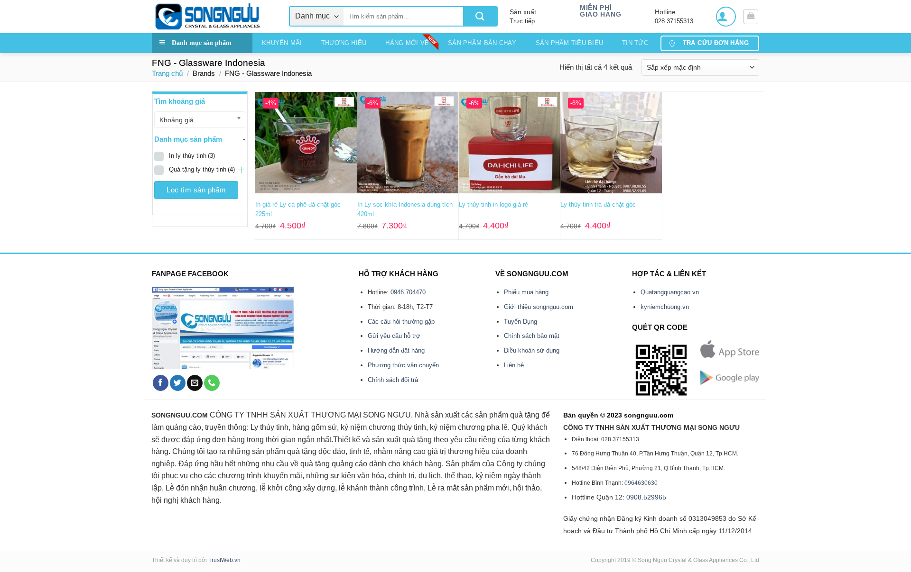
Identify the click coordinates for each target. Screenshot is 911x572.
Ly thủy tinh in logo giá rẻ (493, 204)
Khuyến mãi (282, 42)
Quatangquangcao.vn (670, 292)
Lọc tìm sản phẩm (196, 190)
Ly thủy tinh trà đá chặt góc (598, 204)
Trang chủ (167, 73)
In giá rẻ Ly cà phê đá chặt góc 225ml (298, 209)
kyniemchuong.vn (665, 306)
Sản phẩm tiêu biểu (570, 42)
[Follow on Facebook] (160, 383)
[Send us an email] (195, 383)
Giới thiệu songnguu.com (538, 306)
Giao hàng (600, 14)
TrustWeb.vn (224, 560)
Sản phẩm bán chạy (482, 42)
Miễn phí (596, 7)
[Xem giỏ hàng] (750, 16)
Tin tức (635, 42)
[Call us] (212, 383)
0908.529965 (646, 497)
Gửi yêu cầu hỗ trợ (394, 335)
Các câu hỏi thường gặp (401, 321)
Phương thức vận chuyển (403, 365)
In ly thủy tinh (192, 155)
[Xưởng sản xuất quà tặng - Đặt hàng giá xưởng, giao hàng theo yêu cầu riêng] (213, 16)
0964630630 (641, 483)
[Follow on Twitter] (178, 383)
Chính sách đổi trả (393, 379)
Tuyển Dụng (520, 321)
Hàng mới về (407, 42)
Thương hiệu (344, 42)
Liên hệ (514, 365)
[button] (726, 17)
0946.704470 (408, 292)
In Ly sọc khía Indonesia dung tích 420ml (405, 209)
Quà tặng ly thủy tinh (202, 169)
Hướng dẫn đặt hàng (396, 350)
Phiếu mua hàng (526, 292)
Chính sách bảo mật (531, 335)
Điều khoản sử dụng (531, 350)
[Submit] (480, 16)
